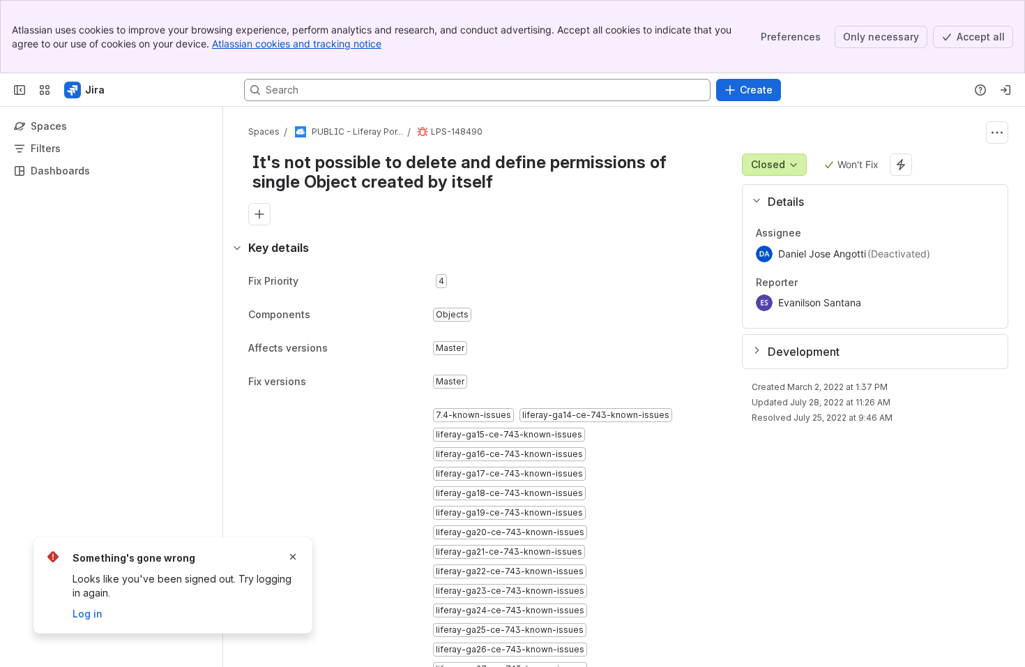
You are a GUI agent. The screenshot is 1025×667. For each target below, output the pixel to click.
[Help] (980, 90)
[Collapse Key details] (237, 247)
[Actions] (997, 132)
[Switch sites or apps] (44, 90)
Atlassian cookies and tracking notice (296, 44)
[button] (870, 201)
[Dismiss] (292, 556)
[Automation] (901, 164)
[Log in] (1005, 90)
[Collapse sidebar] (19, 90)
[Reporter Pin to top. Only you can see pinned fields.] (828, 282)
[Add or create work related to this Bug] (259, 214)
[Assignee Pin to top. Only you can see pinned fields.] (831, 233)
